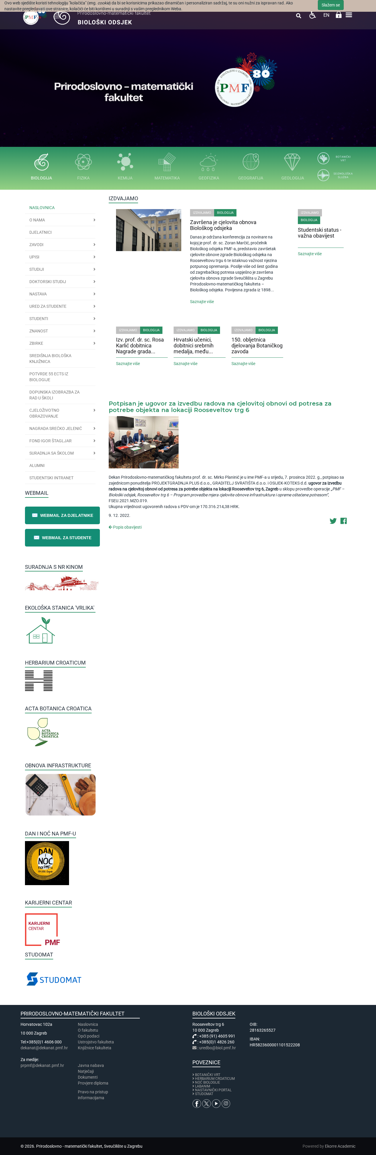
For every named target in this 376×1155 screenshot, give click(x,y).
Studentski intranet (51, 477)
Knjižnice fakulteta (94, 1047)
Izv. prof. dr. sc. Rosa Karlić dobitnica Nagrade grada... (140, 345)
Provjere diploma (93, 1083)
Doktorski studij (47, 281)
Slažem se (331, 5)
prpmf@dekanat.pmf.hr (42, 1065)
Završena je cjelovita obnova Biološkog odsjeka (223, 225)
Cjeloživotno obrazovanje (44, 413)
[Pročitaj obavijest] (144, 441)
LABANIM (202, 1086)
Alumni (37, 465)
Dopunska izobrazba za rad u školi (54, 395)
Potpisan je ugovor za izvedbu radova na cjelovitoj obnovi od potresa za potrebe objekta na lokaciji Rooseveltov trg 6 (220, 406)
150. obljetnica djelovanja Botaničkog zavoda (257, 345)
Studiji (36, 269)
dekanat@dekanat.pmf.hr (44, 1047)
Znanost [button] (38, 331)
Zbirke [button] (36, 343)
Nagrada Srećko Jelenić (55, 428)
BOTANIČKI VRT (207, 1075)
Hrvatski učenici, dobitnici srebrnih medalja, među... (194, 345)
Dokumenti (88, 1077)
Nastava (38, 294)
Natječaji (86, 1071)
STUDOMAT (204, 1094)
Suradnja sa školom (51, 453)
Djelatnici (40, 232)
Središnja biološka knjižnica (50, 358)
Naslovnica (42, 207)
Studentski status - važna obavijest (319, 233)
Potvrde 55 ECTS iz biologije (48, 376)
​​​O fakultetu (88, 1030)
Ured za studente (47, 306)
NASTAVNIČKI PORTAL (213, 1090)
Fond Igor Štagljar (50, 440)
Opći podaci (88, 1036)
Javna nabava (91, 1065)
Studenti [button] (38, 318)
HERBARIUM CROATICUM (215, 1079)
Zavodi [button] (36, 244)
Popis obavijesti (127, 527)
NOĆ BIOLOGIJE (207, 1082)
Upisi (34, 257)
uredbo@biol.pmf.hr (217, 1047)
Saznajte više (202, 301)
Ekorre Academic (340, 1146)
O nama (37, 220)
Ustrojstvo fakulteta (96, 1042)
